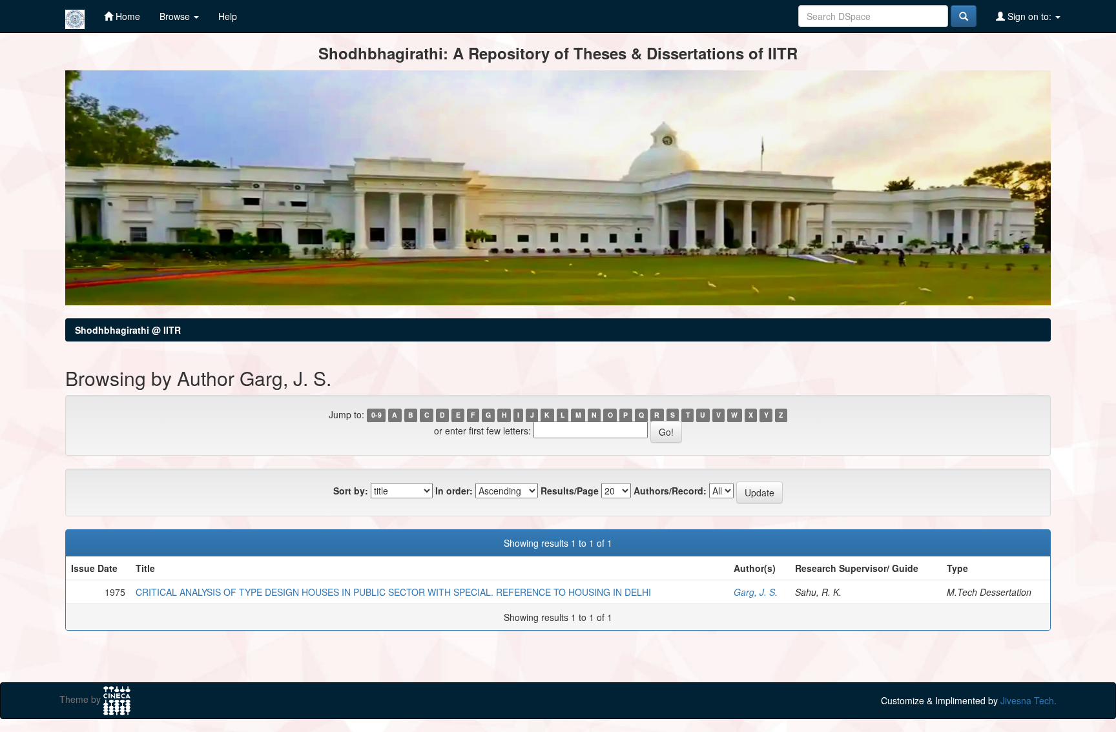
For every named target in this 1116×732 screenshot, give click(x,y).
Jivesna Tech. (1028, 700)
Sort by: (350, 490)
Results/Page (570, 490)
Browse (176, 16)
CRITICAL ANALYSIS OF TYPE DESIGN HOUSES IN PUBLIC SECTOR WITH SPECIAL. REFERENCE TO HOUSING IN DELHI (393, 591)
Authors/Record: (670, 490)
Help (227, 16)
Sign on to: (1029, 16)
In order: (454, 490)
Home (126, 16)
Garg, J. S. (756, 591)
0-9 (376, 415)
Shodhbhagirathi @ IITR (128, 329)
